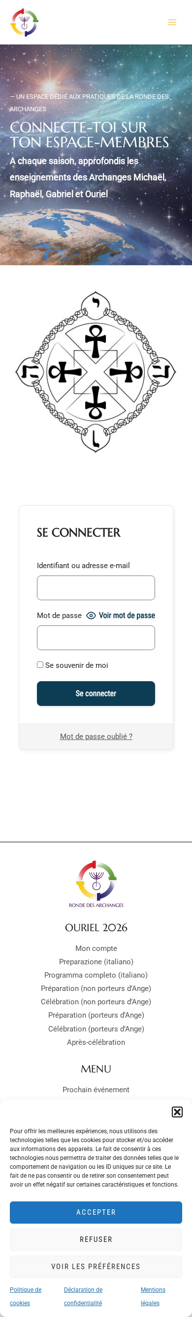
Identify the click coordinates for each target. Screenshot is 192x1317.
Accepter (96, 1212)
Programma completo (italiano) (96, 975)
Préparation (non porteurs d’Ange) (96, 988)
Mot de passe (59, 615)
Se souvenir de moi (75, 665)
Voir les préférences (96, 1266)
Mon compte (96, 948)
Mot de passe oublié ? (96, 736)
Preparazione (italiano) (96, 961)
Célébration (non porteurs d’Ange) (96, 1001)
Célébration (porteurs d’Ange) (96, 1029)
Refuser (96, 1239)
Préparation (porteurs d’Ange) (96, 1015)
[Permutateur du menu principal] (172, 22)
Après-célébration (96, 1042)
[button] (177, 1112)
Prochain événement (96, 1089)
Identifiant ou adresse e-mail (83, 565)
